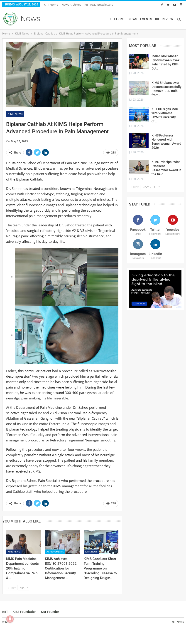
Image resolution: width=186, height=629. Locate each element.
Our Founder (50, 612)
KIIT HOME (117, 19)
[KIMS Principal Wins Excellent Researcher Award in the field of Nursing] (139, 167)
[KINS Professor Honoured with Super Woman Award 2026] (139, 140)
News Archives (71, 4)
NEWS (132, 19)
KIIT (5, 612)
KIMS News (15, 114)
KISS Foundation (25, 612)
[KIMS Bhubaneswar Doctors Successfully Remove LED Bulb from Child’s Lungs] (139, 88)
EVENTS (146, 19)
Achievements (55, 551)
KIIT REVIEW (164, 19)
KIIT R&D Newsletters (98, 4)
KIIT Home (51, 4)
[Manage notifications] (10, 619)
